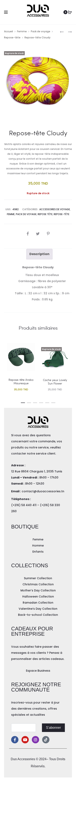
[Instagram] (35, 739)
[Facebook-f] (14, 739)
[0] (70, 12)
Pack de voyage (40, 31)
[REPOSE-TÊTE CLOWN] (68, 31)
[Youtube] (25, 739)
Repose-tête (12, 37)
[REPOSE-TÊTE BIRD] (62, 31)
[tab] (39, 254)
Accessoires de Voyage (54, 209)
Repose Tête (45, 214)
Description (39, 254)
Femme (22, 31)
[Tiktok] (45, 739)
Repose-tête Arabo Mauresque (21, 381)
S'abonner (53, 727)
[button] (23, 402)
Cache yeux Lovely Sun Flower (55, 381)
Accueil (8, 31)
